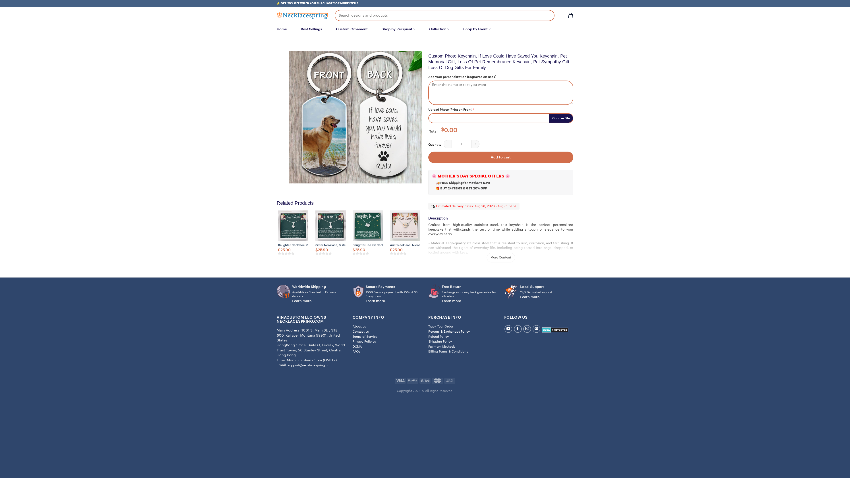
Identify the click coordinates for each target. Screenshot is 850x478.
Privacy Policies (364, 341)
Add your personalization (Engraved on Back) (462, 77)
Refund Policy (438, 336)
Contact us (361, 331)
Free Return (452, 287)
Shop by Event (475, 29)
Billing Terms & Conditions (448, 351)
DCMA (357, 346)
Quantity (434, 144)
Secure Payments (380, 287)
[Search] (548, 15)
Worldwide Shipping (309, 287)
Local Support (532, 287)
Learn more (301, 301)
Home (282, 29)
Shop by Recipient (397, 29)
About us (359, 326)
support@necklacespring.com (310, 365)
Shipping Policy (440, 341)
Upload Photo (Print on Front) (451, 109)
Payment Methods (441, 346)
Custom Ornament (352, 29)
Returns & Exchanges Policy (449, 331)
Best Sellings (311, 29)
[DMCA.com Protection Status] (555, 330)
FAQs (356, 351)
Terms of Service (365, 336)
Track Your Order (440, 326)
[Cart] (570, 15)
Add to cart (501, 157)
